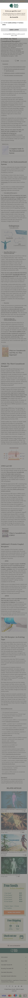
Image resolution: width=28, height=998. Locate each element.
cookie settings (12, 22)
